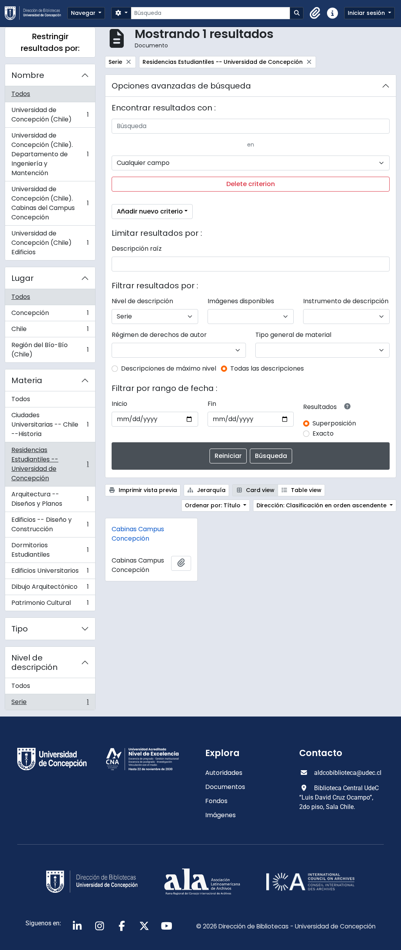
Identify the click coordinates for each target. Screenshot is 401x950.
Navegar (84, 13)
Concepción (50, 314)
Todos (20, 93)
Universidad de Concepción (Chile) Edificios (50, 243)
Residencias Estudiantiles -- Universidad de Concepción (50, 464)
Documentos (225, 786)
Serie (50, 703)
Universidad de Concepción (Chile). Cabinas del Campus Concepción (50, 203)
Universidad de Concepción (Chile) (50, 114)
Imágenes (220, 815)
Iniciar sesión (367, 13)
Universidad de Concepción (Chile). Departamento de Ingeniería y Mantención (50, 154)
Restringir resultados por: (50, 42)
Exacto (323, 433)
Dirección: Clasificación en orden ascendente (322, 505)
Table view (305, 490)
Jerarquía (210, 490)
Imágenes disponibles (241, 301)
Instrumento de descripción (345, 301)
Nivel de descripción (34, 662)
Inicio (119, 403)
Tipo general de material (293, 334)
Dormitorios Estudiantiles (50, 550)
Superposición (334, 423)
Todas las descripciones (267, 368)
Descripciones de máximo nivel (168, 368)
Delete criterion (250, 183)
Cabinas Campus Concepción (138, 534)
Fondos (216, 800)
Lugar (22, 278)
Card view (259, 490)
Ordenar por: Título (213, 505)
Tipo (19, 628)
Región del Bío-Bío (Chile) (50, 349)
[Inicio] (36, 13)
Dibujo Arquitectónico (50, 588)
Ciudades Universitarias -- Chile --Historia (50, 424)
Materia (26, 380)
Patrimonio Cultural (50, 604)
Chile (50, 330)
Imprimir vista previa (147, 490)
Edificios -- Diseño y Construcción (50, 524)
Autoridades (223, 772)
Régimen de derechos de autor (159, 334)
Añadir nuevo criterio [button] (150, 211)
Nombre (27, 75)
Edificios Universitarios (50, 572)
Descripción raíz (137, 248)
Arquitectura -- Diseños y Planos (50, 499)
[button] (315, 13)
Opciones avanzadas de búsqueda (181, 85)
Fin (212, 403)
